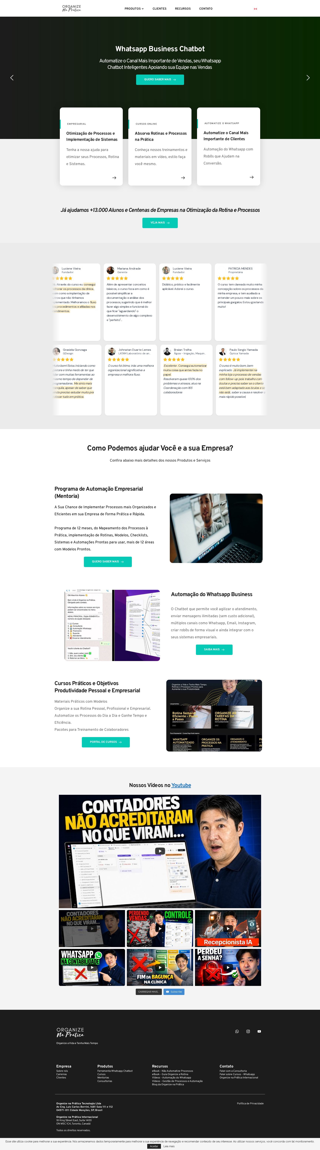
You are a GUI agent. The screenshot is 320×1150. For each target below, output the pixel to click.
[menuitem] (134, 9)
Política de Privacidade (250, 1103)
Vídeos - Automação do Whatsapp (171, 1077)
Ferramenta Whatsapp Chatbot (115, 1071)
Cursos (101, 1074)
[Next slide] (307, 78)
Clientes (61, 1077)
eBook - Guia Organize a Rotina (170, 1074)
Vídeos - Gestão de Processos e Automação (177, 1081)
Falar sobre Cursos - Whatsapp (237, 1074)
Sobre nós (62, 1071)
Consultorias (104, 1081)
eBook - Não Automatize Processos (172, 1071)
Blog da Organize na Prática (168, 1084)
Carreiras (61, 1074)
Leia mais (169, 1146)
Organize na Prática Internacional (239, 1077)
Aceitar (154, 1146)
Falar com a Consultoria (233, 1071)
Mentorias (103, 1077)
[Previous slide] (12, 78)
